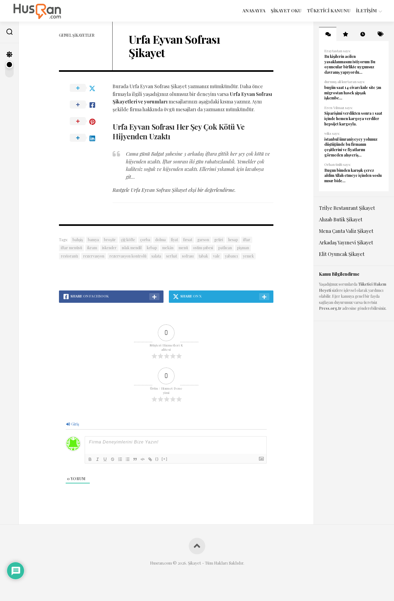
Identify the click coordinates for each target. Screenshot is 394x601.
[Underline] (105, 459)
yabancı (231, 256)
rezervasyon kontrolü (127, 256)
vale (216, 256)
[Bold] (90, 459)
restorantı (69, 256)
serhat (171, 256)
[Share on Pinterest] (86, 121)
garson (203, 239)
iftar (246, 239)
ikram (92, 247)
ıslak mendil (132, 247)
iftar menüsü (71, 247)
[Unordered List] (127, 459)
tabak (203, 256)
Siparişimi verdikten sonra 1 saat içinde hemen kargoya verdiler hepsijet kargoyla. (353, 118)
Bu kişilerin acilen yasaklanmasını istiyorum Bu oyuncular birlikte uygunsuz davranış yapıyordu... (349, 64)
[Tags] (380, 34)
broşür (110, 239)
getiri (218, 239)
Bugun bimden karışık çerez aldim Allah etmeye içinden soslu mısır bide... (353, 175)
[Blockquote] (135, 459)
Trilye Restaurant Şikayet (347, 208)
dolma (160, 239)
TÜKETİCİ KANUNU (329, 10)
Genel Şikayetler (76, 35)
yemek (248, 256)
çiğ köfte (128, 239)
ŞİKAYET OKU (286, 10)
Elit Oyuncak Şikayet (342, 254)
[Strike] (112, 459)
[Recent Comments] (327, 34)
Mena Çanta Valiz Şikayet (346, 231)
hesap (233, 239)
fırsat (187, 239)
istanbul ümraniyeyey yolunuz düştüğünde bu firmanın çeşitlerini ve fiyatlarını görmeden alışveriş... (350, 147)
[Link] (150, 459)
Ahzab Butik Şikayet (340, 219)
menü (183, 247)
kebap (152, 247)
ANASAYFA (253, 10)
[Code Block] (142, 459)
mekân (167, 247)
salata (156, 256)
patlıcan (225, 247)
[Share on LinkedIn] (86, 138)
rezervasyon (93, 256)
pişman (243, 247)
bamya (93, 239)
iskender (109, 247)
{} (157, 459)
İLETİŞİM (366, 10)
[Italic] (97, 459)
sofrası (188, 256)
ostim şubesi (203, 247)
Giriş (74, 424)
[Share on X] (86, 88)
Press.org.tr (330, 308)
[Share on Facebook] (86, 104)
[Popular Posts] (345, 34)
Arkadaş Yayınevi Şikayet (346, 242)
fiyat (174, 239)
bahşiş (78, 239)
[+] (165, 459)
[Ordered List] (120, 459)
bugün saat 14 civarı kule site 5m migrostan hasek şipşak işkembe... (352, 92)
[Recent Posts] (362, 34)
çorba (145, 239)
